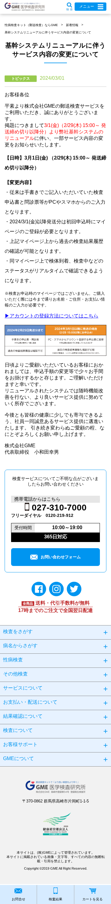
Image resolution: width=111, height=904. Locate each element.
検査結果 (55, 899)
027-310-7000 (59, 508)
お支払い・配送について (30, 702)
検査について (18, 730)
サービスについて (23, 688)
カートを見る (92, 899)
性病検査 (13, 659)
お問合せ (18, 899)
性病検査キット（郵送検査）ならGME (31, 25)
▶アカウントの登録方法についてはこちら (51, 315)
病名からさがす (20, 645)
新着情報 (72, 25)
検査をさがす (18, 631)
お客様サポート (20, 744)
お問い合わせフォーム (61, 557)
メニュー (86, 6)
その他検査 (15, 673)
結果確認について (23, 716)
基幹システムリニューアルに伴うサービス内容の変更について (48, 32)
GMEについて (18, 758)
